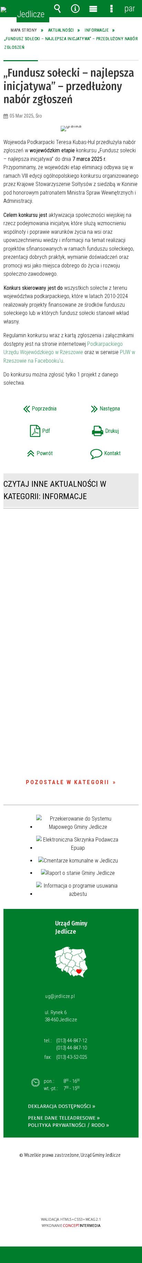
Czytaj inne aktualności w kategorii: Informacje (54, 490)
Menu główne (93, 8)
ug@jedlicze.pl (60, 996)
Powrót (31, 451)
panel (129, 8)
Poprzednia (33, 406)
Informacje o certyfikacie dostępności (71, 1175)
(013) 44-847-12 (71, 1040)
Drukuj (97, 429)
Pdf (29, 429)
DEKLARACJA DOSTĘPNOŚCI (59, 1106)
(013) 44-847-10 (71, 1048)
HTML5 (60, 1199)
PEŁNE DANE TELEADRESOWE (61, 1118)
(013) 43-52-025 (71, 1057)
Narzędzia (75, 8)
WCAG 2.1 (92, 1199)
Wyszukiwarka (57, 8)
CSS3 (70, 1199)
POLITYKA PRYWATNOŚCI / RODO (66, 1125)
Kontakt (98, 451)
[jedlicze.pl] (3, 9)
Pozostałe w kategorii (67, 782)
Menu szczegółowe (111, 8)
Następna (97, 406)
